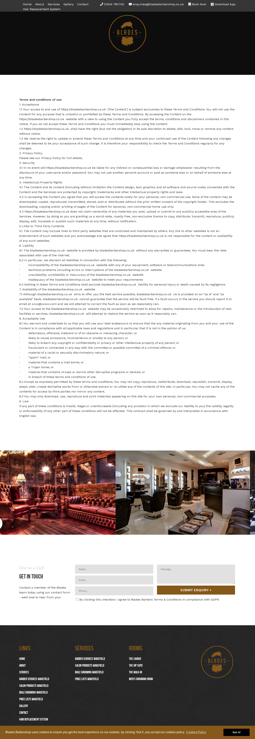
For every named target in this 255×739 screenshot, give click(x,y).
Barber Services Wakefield (34, 679)
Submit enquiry (195, 590)
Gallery (68, 4)
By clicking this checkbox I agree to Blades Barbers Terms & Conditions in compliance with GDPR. (149, 599)
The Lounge (135, 659)
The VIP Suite (136, 665)
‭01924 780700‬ (113, 4)
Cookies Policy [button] (196, 732)
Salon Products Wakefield (33, 686)
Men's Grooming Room (141, 679)
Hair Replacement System (41, 9)
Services (54, 4)
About (39, 4)
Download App (224, 4)
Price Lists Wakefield (31, 699)
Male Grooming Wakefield (33, 692)
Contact (82, 4)
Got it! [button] (237, 732)
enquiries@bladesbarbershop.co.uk (158, 4)
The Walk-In (135, 672)
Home (27, 4)
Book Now (198, 4)
